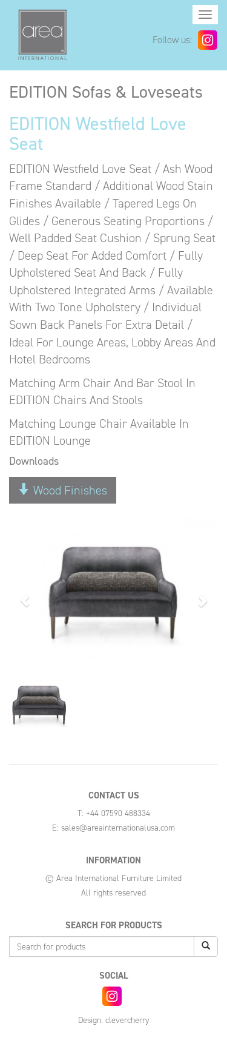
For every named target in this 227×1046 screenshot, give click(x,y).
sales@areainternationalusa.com (118, 828)
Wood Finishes (68, 490)
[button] (25, 594)
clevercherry (127, 1020)
